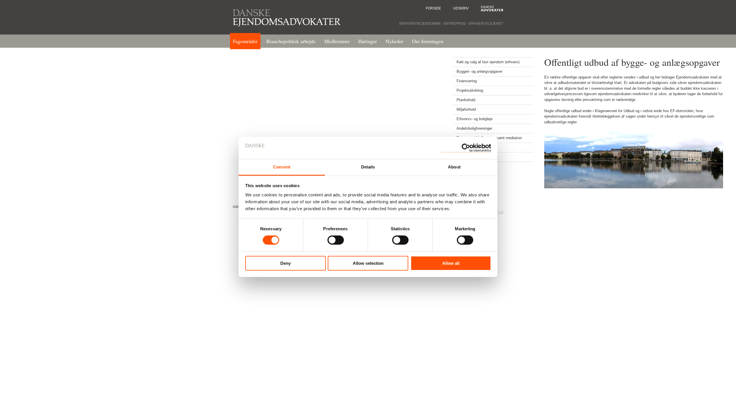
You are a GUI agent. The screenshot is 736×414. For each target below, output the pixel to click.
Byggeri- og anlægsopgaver (479, 71)
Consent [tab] (281, 166)
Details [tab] (368, 166)
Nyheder (394, 41)
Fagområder (245, 41)
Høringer (367, 41)
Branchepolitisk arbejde (291, 41)
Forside (433, 8)
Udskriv (461, 8)
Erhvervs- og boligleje (474, 119)
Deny (285, 263)
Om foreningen (427, 41)
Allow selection (368, 263)
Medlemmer (337, 41)
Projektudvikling (470, 90)
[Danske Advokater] (489, 8)
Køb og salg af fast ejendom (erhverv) (488, 62)
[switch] (335, 241)
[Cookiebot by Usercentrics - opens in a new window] (466, 147)
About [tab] (454, 166)
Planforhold (466, 100)
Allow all (450, 263)
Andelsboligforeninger (474, 128)
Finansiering (467, 81)
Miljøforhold (466, 109)
